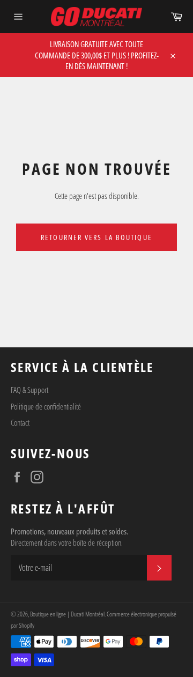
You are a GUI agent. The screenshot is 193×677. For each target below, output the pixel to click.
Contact (20, 422)
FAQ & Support (29, 389)
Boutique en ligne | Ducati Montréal (67, 614)
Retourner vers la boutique (96, 237)
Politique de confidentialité (46, 406)
